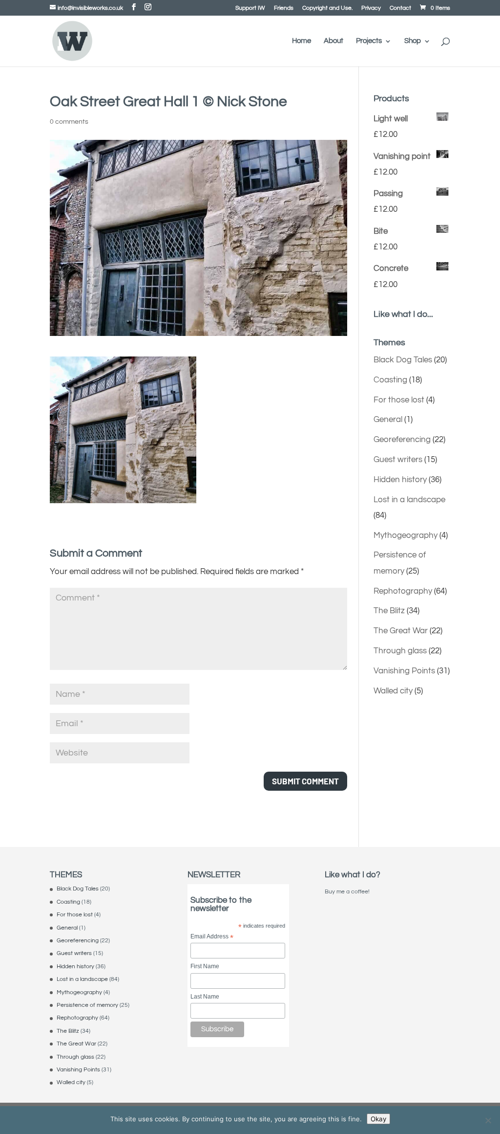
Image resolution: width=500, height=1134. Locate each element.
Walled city (393, 691)
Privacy (371, 8)
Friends (283, 8)
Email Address (211, 937)
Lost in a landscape (409, 499)
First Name (204, 966)
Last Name (204, 996)
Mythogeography (406, 535)
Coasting (390, 380)
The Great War (401, 630)
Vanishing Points (404, 671)
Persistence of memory (87, 1005)
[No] (488, 1120)
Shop (412, 41)
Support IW (250, 8)
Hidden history (400, 479)
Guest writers (398, 459)
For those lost (399, 400)
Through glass (400, 650)
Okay (378, 1119)
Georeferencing (402, 439)
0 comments (69, 121)
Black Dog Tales (403, 360)
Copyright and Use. (327, 8)
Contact (400, 8)
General (388, 419)
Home (301, 41)
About (333, 41)
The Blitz (389, 610)
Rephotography (403, 591)
